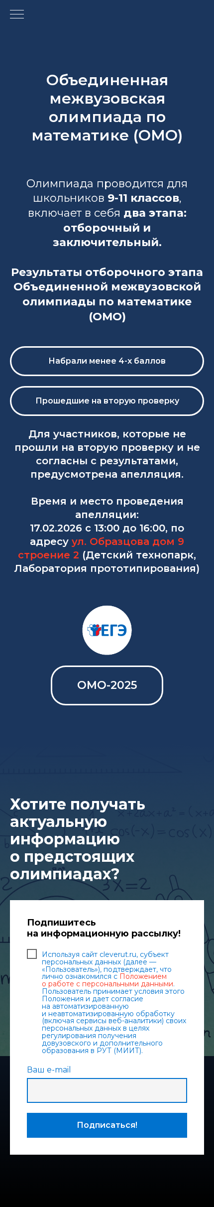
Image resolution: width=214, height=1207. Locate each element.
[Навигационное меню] (17, 15)
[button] (107, 361)
